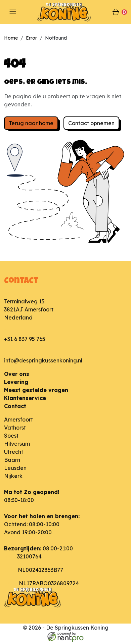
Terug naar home (31, 123)
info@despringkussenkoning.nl (43, 360)
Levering (16, 382)
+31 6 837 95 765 (24, 339)
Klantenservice (25, 398)
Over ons (16, 374)
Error (31, 38)
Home (11, 38)
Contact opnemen (91, 123)
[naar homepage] (65, 11)
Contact (15, 406)
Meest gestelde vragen (36, 390)
